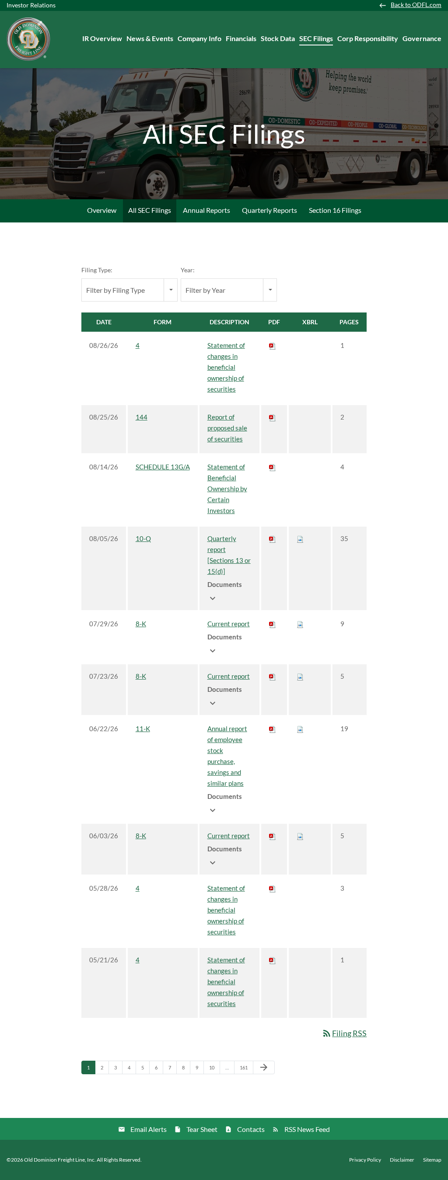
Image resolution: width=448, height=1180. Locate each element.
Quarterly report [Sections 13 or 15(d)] (229, 554)
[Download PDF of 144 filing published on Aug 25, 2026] (272, 417)
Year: (188, 270)
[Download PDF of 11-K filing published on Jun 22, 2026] (272, 728)
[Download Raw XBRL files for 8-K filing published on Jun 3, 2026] (300, 836)
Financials (241, 38)
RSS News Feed (307, 1129)
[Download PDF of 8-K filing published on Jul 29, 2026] (272, 624)
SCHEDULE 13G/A (163, 467)
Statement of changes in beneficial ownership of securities (226, 367)
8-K (141, 624)
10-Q (143, 538)
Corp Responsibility (367, 38)
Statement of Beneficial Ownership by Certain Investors (227, 488)
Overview (101, 210)
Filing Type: (96, 270)
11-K (143, 728)
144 (141, 417)
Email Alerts (148, 1129)
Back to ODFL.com (416, 5)
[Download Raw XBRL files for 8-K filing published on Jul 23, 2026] (300, 676)
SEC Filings (316, 38)
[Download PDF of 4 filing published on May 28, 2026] (272, 888)
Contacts (251, 1129)
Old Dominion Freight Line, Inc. (60, 1159)
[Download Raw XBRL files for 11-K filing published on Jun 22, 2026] (300, 728)
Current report (228, 624)
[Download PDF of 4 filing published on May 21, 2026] (272, 960)
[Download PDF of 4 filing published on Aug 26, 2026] (272, 345)
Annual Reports (206, 210)
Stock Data (278, 38)
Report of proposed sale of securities (227, 428)
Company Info (199, 38)
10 (214, 1067)
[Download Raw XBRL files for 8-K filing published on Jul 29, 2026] (300, 624)
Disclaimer (402, 1160)
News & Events (149, 38)
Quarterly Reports (269, 210)
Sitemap (432, 1160)
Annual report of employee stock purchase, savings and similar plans (227, 756)
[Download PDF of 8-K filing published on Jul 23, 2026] (272, 676)
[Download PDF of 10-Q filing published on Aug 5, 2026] (272, 538)
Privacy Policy (365, 1160)
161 (244, 1067)
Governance (421, 38)
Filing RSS (344, 1033)
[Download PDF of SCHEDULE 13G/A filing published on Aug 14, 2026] (272, 467)
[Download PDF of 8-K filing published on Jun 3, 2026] (272, 836)
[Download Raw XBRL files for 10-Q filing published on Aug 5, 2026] (300, 538)
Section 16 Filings (335, 210)
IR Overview (102, 38)
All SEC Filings (149, 210)
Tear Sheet (201, 1129)
